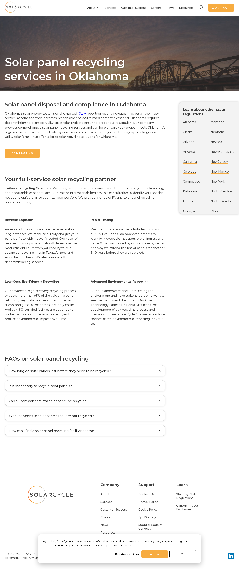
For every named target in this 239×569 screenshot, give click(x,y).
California (190, 161)
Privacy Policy (148, 502)
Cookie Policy (147, 509)
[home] (19, 8)
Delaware (190, 191)
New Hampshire (223, 152)
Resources (186, 8)
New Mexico (220, 171)
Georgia (189, 211)
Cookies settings (127, 554)
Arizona (188, 142)
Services (110, 8)
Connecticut (192, 181)
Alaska (188, 132)
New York (218, 181)
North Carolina (221, 191)
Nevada (216, 142)
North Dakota (221, 201)
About (104, 494)
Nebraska (218, 132)
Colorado (189, 171)
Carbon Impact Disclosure (187, 507)
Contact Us (146, 494)
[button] (94, 8)
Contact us (22, 153)
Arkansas (189, 152)
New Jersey (219, 161)
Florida (188, 201)
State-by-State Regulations (186, 496)
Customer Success (133, 8)
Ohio (214, 211)
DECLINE (182, 554)
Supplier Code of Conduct (150, 526)
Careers (156, 8)
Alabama (189, 122)
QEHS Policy (147, 517)
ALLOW (154, 554)
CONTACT (221, 8)
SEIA (82, 113)
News (170, 8)
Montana (217, 122)
